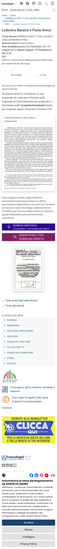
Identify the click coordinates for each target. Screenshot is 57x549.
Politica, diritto (15, 347)
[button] (20, 3)
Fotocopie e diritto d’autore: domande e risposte (32, 389)
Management (13, 325)
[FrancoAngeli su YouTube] (14, 466)
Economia (12, 320)
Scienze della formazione (20, 353)
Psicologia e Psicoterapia (20, 331)
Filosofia (11, 363)
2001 (7, 24)
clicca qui (25, 63)
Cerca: (4, 9)
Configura (28, 536)
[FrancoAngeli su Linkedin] (7, 466)
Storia (10, 358)
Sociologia (12, 336)
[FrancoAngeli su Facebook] (3, 466)
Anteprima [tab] (16, 75)
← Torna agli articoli (13, 305)
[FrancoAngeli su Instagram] (11, 466)
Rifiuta (28, 529)
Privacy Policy (28, 543)
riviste (13, 15)
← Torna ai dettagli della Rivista (19, 300)
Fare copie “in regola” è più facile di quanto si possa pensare (30, 399)
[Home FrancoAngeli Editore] (9, 4)
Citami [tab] (43, 75)
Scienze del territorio (18, 342)
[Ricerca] (53, 10)
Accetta (28, 522)
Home (4, 15)
